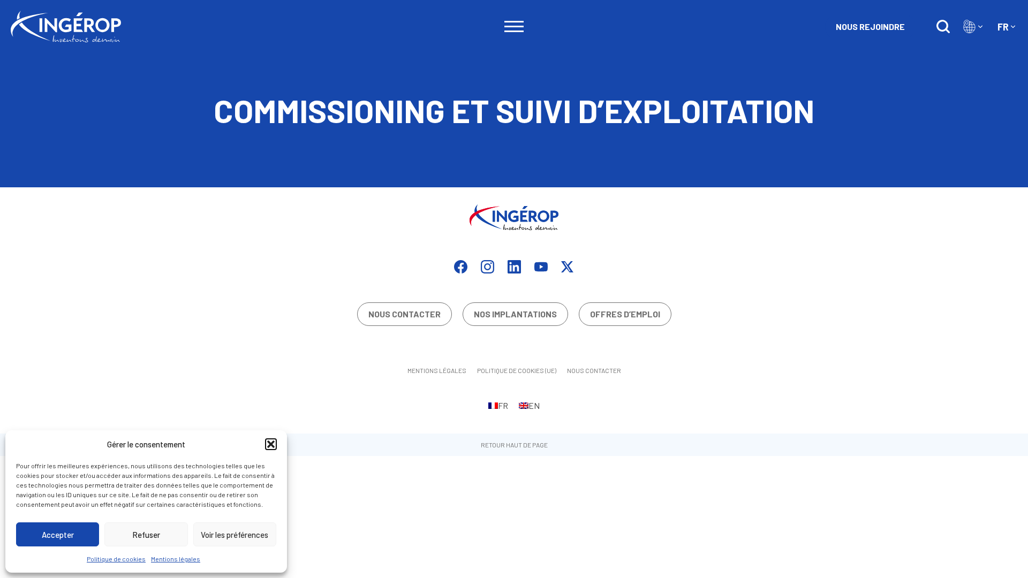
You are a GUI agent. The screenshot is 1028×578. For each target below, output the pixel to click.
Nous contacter (404, 314)
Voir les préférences (234, 534)
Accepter (58, 534)
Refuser (146, 534)
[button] (271, 444)
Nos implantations (515, 314)
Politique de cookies (116, 558)
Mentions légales (175, 558)
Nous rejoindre (870, 26)
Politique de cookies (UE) (516, 370)
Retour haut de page (514, 444)
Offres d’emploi (625, 314)
